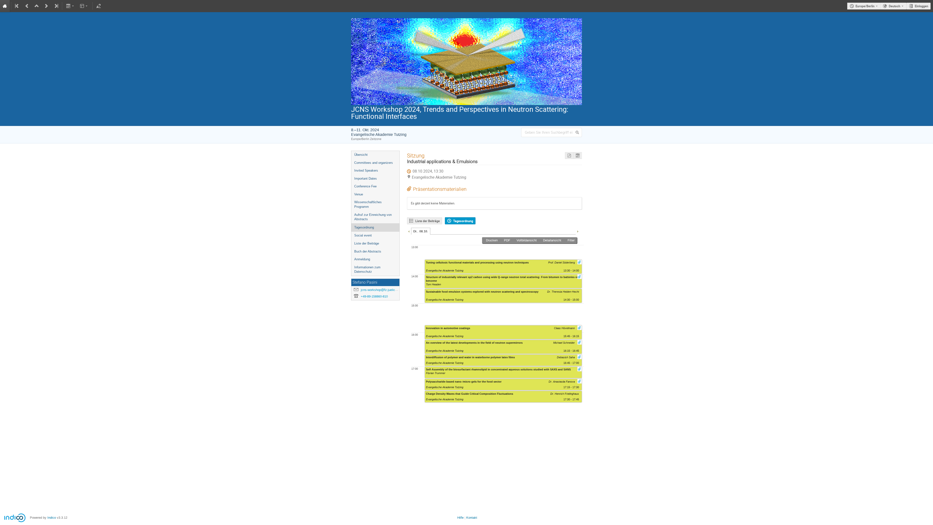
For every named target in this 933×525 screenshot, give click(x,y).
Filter (571, 240)
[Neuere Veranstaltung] (46, 6)
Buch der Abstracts (367, 251)
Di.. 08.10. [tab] (420, 231)
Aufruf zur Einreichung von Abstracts (373, 217)
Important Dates (365, 178)
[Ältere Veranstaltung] (27, 6)
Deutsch (894, 6)
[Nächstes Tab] (577, 231)
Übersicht (361, 155)
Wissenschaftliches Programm (368, 204)
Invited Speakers (366, 170)
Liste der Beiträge (366, 243)
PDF (507, 240)
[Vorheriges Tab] (409, 231)
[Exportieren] (70, 6)
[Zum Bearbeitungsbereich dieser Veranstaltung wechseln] (99, 6)
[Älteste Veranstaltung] (17, 6)
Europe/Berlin (864, 6)
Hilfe (460, 518)
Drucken (492, 240)
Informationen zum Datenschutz (367, 269)
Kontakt (471, 518)
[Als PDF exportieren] (569, 155)
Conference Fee (365, 186)
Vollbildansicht (527, 240)
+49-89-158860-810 (374, 296)
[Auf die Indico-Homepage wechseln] (5, 6)
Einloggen (921, 6)
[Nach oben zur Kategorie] (37, 6)
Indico (51, 518)
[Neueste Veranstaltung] (56, 6)
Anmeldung (362, 259)
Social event (363, 235)
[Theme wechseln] (84, 6)
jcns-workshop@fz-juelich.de (381, 290)
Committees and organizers (373, 163)
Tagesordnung (364, 227)
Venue (358, 194)
